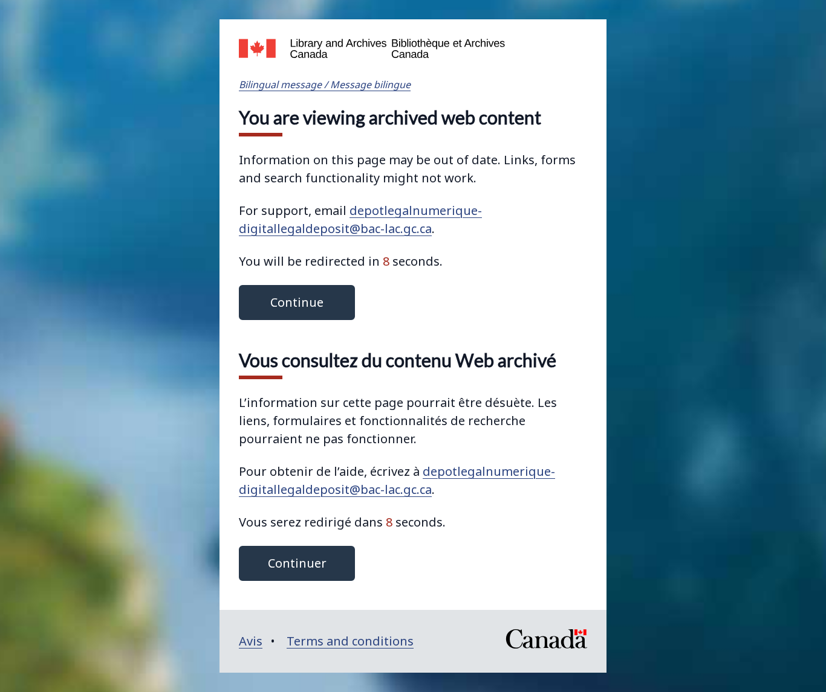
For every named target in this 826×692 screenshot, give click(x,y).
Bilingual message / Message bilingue (325, 84)
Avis (250, 641)
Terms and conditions (350, 641)
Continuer (297, 563)
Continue (297, 302)
